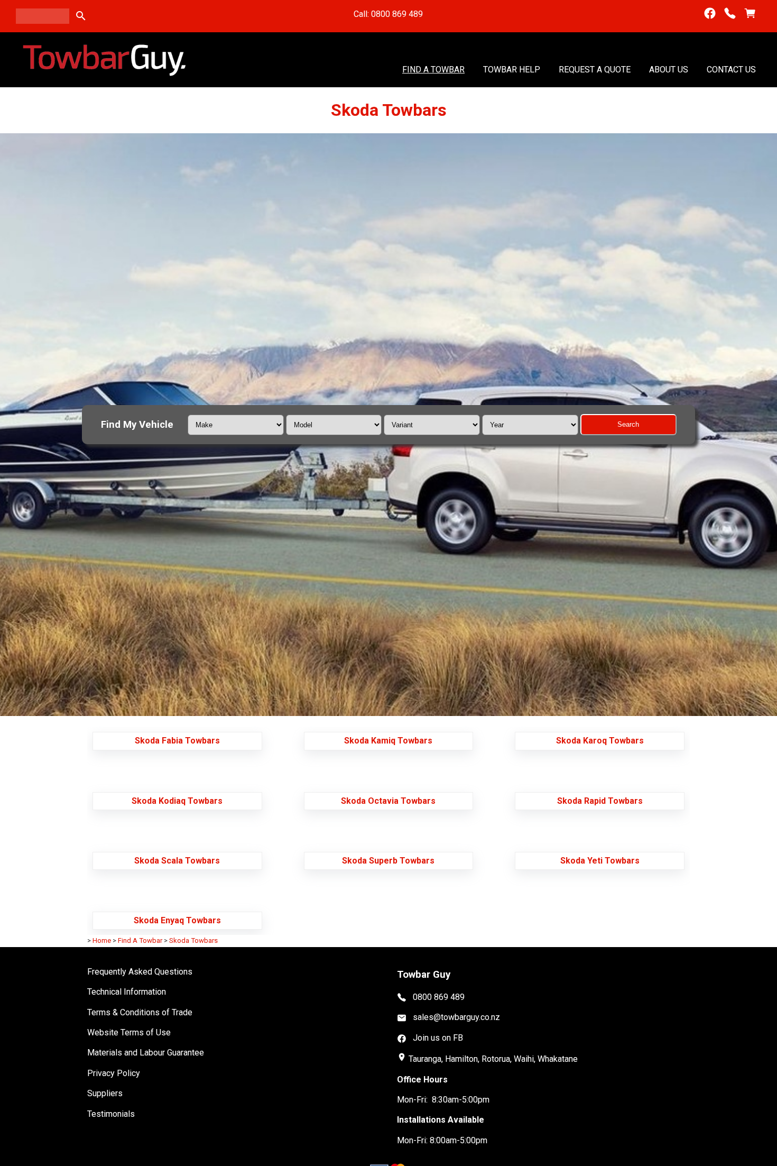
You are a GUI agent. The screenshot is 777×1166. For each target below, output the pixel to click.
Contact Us (731, 69)
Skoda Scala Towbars (177, 861)
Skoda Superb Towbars (388, 861)
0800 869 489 (439, 997)
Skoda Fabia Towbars (177, 741)
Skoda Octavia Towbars (388, 801)
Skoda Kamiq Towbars (388, 741)
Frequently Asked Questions (139, 972)
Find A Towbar (433, 69)
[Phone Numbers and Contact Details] (730, 13)
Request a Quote (595, 69)
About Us (668, 69)
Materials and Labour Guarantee (145, 1053)
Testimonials (111, 1114)
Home (101, 940)
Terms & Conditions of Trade (139, 1012)
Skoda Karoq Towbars (600, 741)
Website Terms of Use (129, 1032)
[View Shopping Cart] (750, 13)
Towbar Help (511, 69)
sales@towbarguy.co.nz (456, 1017)
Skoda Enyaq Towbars (177, 920)
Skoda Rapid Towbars (600, 801)
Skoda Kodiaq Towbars (177, 801)
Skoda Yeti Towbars (600, 861)
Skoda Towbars (193, 940)
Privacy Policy (113, 1073)
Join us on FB (438, 1038)
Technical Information (126, 992)
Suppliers (105, 1093)
